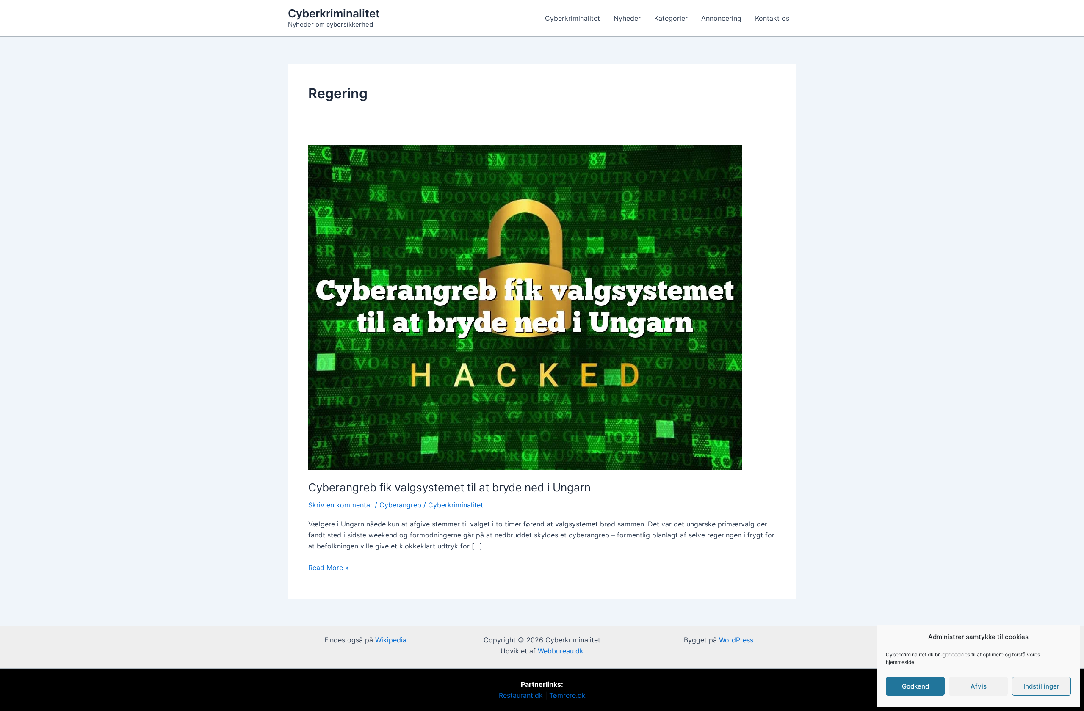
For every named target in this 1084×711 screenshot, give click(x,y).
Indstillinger (1041, 686)
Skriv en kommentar (340, 505)
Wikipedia (390, 640)
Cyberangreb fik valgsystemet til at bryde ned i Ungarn (449, 487)
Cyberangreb (400, 505)
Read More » (328, 567)
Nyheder (627, 18)
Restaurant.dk (521, 695)
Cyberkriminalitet (334, 13)
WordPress (736, 640)
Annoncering (721, 18)
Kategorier (671, 18)
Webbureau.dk (560, 651)
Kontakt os (772, 18)
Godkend (915, 686)
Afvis (979, 686)
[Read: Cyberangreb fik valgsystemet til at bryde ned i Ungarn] (525, 307)
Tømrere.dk (567, 695)
